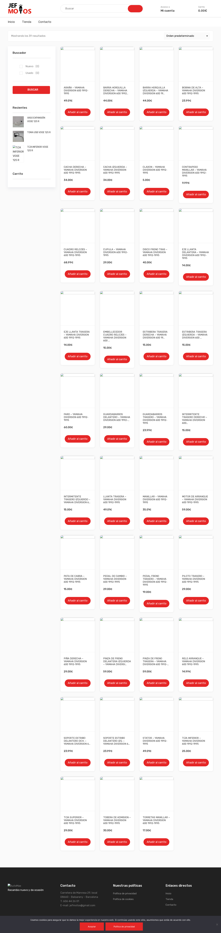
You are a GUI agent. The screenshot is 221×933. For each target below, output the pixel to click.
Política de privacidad (125, 893)
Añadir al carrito (77, 112)
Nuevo (32, 66)
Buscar (33, 89)
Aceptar (92, 926)
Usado (32, 72)
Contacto (44, 22)
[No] (217, 924)
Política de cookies (123, 899)
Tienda (26, 22)
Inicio (11, 22)
